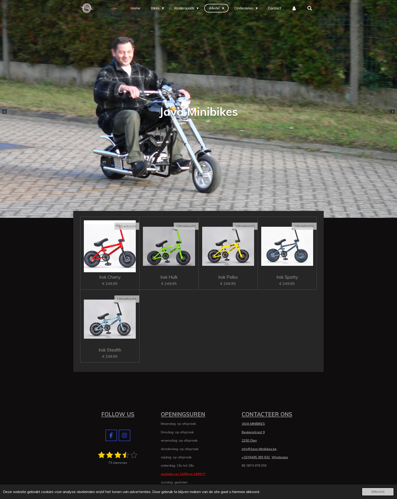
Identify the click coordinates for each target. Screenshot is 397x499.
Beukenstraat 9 (253, 432)
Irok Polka (228, 277)
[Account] (294, 8)
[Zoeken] (310, 8)
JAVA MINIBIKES (253, 424)
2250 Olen (249, 440)
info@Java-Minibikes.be (259, 449)
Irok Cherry (110, 277)
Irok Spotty (287, 277)
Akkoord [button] (377, 492)
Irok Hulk (169, 277)
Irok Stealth (110, 349)
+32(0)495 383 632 (256, 457)
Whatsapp (280, 457)
